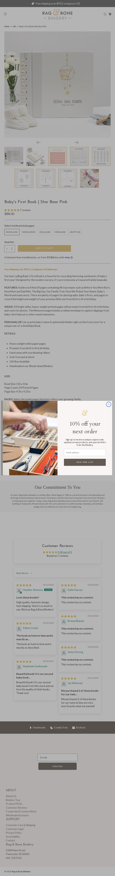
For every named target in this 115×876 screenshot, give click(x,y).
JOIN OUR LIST (84, 462)
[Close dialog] (108, 404)
